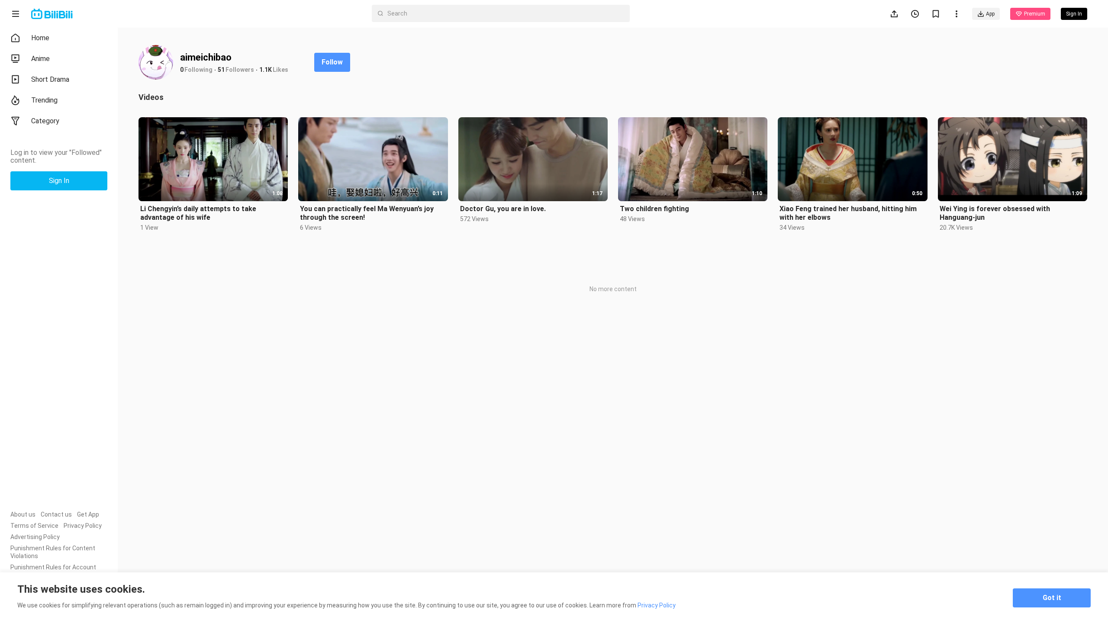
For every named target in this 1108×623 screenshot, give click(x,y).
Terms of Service (34, 525)
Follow (332, 62)
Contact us (56, 514)
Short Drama (50, 79)
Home (40, 38)
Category (45, 121)
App (990, 14)
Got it (1052, 598)
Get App (88, 514)
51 (221, 69)
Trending (44, 100)
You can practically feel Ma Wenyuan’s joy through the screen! (367, 213)
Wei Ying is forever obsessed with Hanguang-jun (995, 213)
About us (22, 514)
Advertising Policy (35, 536)
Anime (40, 59)
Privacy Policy (83, 525)
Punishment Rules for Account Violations (53, 571)
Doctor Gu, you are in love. (503, 209)
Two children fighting (654, 209)
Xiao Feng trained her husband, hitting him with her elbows (848, 213)
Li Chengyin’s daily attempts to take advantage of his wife (198, 213)
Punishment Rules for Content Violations (52, 552)
